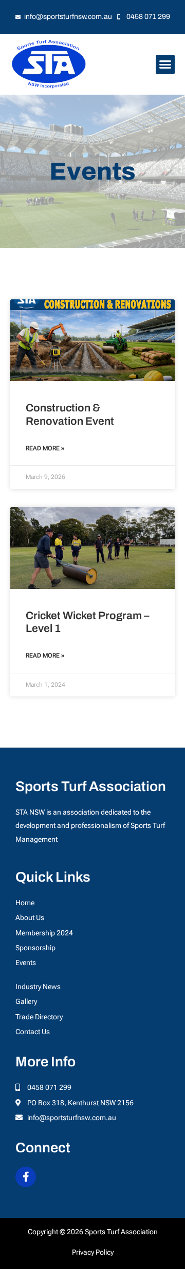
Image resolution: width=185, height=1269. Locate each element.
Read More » (45, 448)
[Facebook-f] (25, 1177)
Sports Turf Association (90, 786)
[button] (165, 64)
